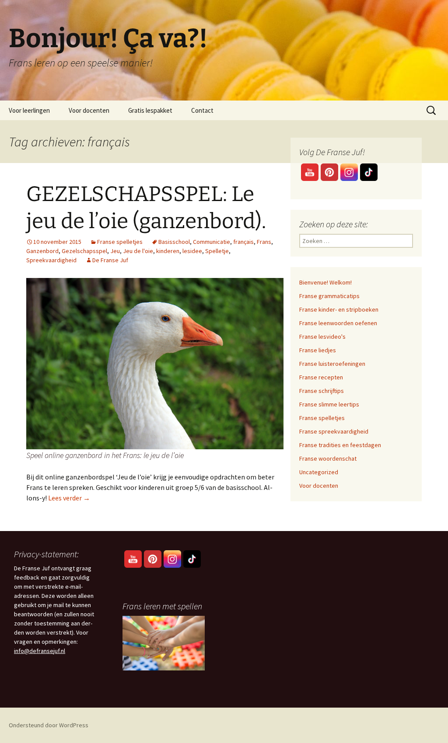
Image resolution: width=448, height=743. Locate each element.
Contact (202, 110)
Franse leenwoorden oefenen (338, 323)
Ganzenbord (42, 251)
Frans (264, 242)
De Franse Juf (110, 260)
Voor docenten (89, 110)
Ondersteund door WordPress (48, 725)
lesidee (192, 251)
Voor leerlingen (29, 110)
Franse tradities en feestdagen (340, 445)
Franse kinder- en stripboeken (338, 309)
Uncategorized (318, 472)
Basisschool (174, 242)
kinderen (167, 251)
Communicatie (211, 242)
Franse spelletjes (120, 242)
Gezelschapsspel (84, 251)
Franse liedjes (317, 350)
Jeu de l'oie (138, 251)
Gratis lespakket (150, 110)
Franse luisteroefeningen (332, 364)
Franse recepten (321, 377)
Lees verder (69, 497)
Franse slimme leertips (329, 404)
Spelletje (217, 251)
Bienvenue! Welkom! (325, 282)
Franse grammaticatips (329, 296)
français (243, 242)
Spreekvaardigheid (51, 260)
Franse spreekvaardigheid (333, 431)
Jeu (115, 251)
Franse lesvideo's (322, 336)
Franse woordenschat (328, 458)
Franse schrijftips (321, 391)
